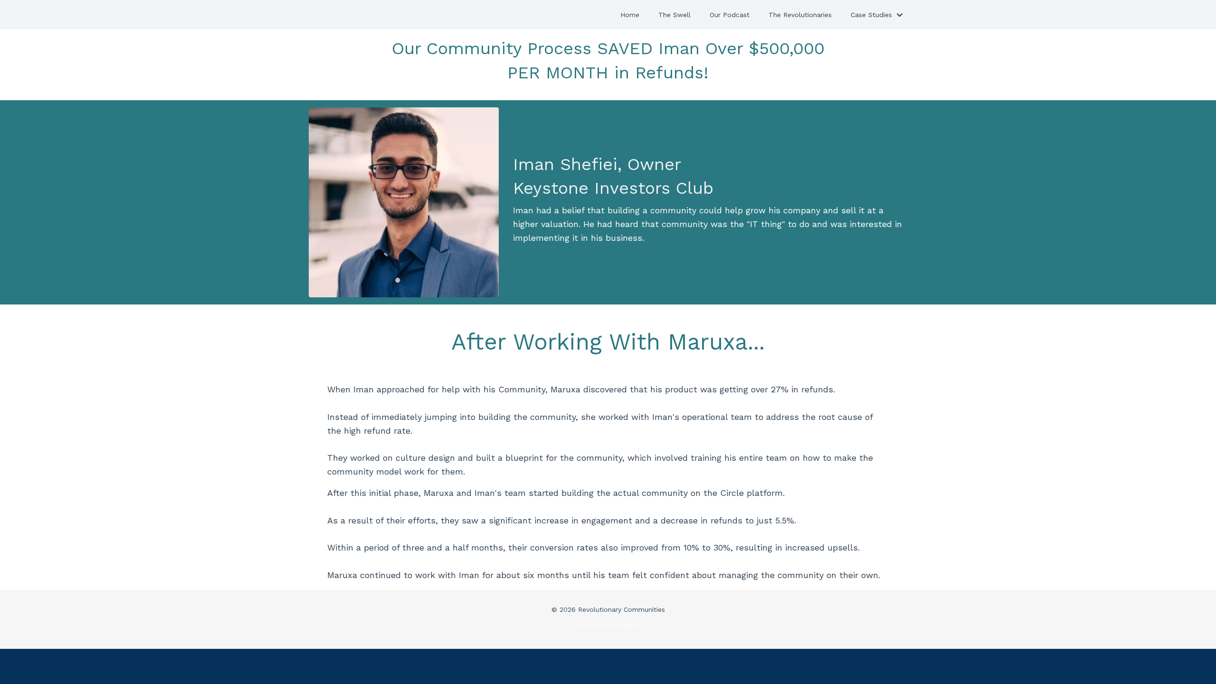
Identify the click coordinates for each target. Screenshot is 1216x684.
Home (629, 15)
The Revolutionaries (800, 15)
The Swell (674, 15)
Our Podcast (730, 15)
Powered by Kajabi (608, 624)
